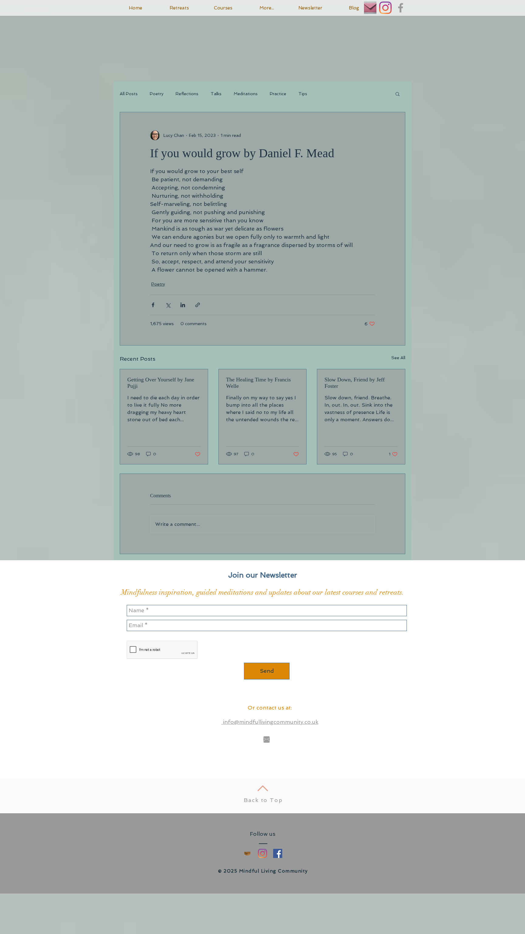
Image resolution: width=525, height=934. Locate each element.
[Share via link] (198, 305)
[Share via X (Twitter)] (168, 305)
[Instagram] (385, 8)
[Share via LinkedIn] (183, 305)
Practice (278, 93)
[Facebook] (277, 853)
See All (398, 357)
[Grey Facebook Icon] (400, 8)
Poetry (156, 93)
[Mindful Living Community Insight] (247, 853)
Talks (216, 93)
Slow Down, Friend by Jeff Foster (354, 383)
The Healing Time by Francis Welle (258, 383)
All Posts (129, 93)
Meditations (246, 93)
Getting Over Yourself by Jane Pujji (160, 383)
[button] (397, 93)
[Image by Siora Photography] (370, 8)
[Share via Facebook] (153, 305)
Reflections (187, 93)
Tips (302, 93)
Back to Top (263, 800)
